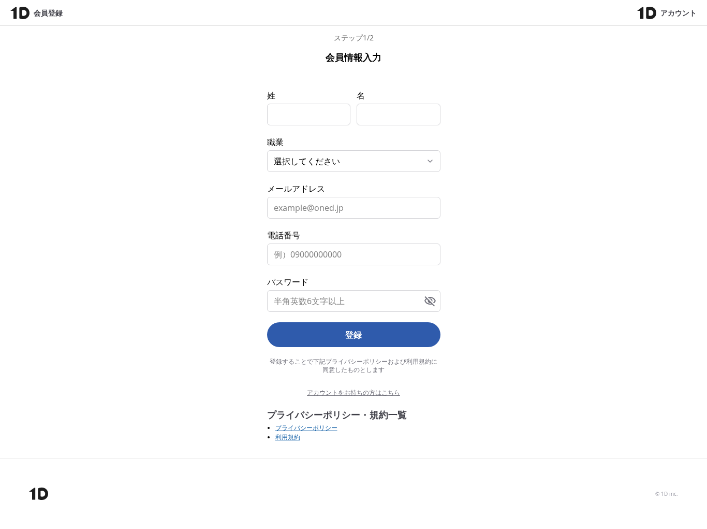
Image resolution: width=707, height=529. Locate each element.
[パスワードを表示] (430, 301)
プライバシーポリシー (306, 427)
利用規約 (287, 437)
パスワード (287, 282)
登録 (353, 334)
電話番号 (283, 235)
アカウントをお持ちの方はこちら (353, 393)
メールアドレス (296, 188)
